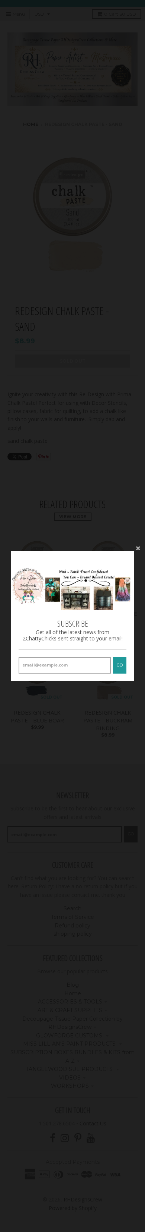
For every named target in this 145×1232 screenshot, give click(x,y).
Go (120, 665)
